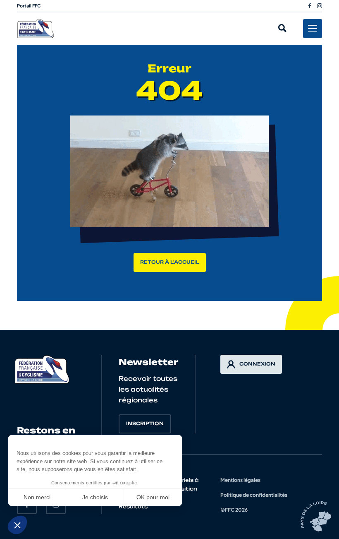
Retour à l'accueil (169, 262)
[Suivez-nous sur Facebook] (309, 5)
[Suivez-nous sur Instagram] (319, 5)
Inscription (145, 423)
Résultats (133, 506)
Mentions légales (240, 480)
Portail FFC (29, 5)
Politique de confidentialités (253, 495)
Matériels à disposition (181, 484)
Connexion (257, 364)
